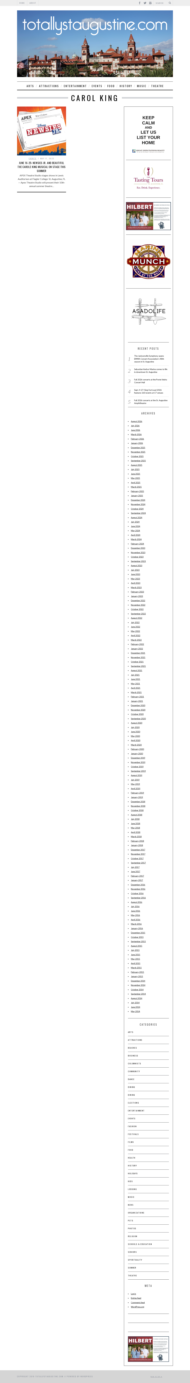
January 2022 (137, 648)
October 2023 (137, 557)
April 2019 (135, 788)
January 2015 (137, 976)
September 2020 (138, 718)
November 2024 (138, 504)
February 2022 (137, 644)
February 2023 (137, 592)
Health (131, 1157)
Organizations (136, 1212)
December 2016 (138, 885)
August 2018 (136, 815)
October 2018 (137, 810)
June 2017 (135, 871)
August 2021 (136, 670)
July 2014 (135, 1002)
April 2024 (135, 535)
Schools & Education (140, 1244)
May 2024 (135, 530)
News (131, 1205)
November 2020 (138, 710)
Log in (133, 1294)
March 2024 (136, 539)
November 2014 (138, 985)
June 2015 (135, 954)
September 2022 (138, 614)
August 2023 (136, 565)
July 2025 (135, 469)
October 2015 (137, 937)
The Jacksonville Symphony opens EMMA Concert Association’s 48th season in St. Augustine (149, 359)
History (126, 86)
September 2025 (138, 460)
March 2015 (136, 967)
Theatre (157, 86)
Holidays (133, 1173)
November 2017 (138, 854)
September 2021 (138, 666)
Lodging (132, 1189)
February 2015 (137, 972)
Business (133, 1055)
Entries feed (136, 1298)
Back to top (156, 1377)
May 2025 (135, 478)
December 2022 (138, 600)
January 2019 (137, 797)
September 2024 (138, 513)
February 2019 (137, 793)
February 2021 (137, 697)
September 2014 (138, 994)
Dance (131, 1079)
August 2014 (136, 998)
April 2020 (135, 740)
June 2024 (135, 526)
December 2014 (138, 981)
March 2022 (136, 640)
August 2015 (136, 946)
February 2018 (137, 841)
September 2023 (138, 561)
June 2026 (135, 430)
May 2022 (135, 631)
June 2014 (135, 1007)
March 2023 (136, 587)
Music (141, 86)
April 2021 (135, 688)
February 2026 (137, 439)
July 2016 (135, 906)
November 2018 (138, 806)
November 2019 (138, 762)
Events (97, 86)
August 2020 (136, 723)
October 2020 (137, 714)
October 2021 (137, 662)
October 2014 (137, 989)
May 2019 (135, 784)
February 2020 (137, 749)
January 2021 (137, 701)
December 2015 (138, 933)
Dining (131, 1087)
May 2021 (135, 683)
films (131, 1142)
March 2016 (136, 924)
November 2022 (138, 605)
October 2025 (137, 456)
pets (130, 1220)
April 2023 (135, 583)
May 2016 (135, 915)
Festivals (133, 1134)
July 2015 (135, 950)
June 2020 (135, 731)
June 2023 (135, 574)
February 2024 (137, 544)
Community (134, 1071)
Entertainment (75, 86)
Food (111, 86)
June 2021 (135, 679)
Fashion (132, 1126)
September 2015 (138, 941)
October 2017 (137, 858)
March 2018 (136, 836)
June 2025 (135, 474)
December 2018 (138, 801)
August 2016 (136, 902)
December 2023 (138, 548)
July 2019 (135, 780)
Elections (133, 1102)
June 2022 (135, 627)
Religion (132, 1236)
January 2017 (137, 880)
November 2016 (138, 889)
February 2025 (137, 491)
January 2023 (137, 596)
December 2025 (138, 447)
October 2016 (137, 893)
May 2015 (135, 959)
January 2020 (137, 753)
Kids (130, 1181)
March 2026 (136, 434)
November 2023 (138, 552)
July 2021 (135, 675)
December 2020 (138, 705)
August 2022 (136, 618)
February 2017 (137, 876)
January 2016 (137, 928)
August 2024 (136, 517)
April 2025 (135, 482)
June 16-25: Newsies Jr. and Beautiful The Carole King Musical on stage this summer (42, 167)
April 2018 (135, 832)
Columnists (134, 1063)
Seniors (132, 1252)
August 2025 (136, 465)
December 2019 (138, 758)
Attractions (49, 86)
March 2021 (136, 692)
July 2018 (135, 819)
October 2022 (137, 609)
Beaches (132, 1048)
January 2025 (137, 495)
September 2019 (138, 771)
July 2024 (135, 522)
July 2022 (135, 622)
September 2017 (138, 863)
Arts (30, 86)
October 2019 (137, 766)
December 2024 (138, 500)
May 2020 (135, 736)
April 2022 (135, 635)
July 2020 (135, 727)
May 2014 (135, 1011)
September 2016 (138, 898)
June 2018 (135, 823)
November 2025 (138, 452)
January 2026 (137, 443)
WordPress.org (137, 1307)
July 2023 (135, 570)
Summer (132, 1267)
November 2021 (138, 657)
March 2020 (136, 745)
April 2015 (135, 963)
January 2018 (137, 845)
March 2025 (136, 487)
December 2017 (138, 850)
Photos (132, 1228)
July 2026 (135, 426)
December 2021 (138, 653)
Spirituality (135, 1260)
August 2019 (136, 775)
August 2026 (136, 421)
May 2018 (135, 828)
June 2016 (135, 911)
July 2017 (135, 867)
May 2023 (135, 579)
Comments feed (138, 1302)
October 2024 (137, 509)
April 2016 (135, 919)
